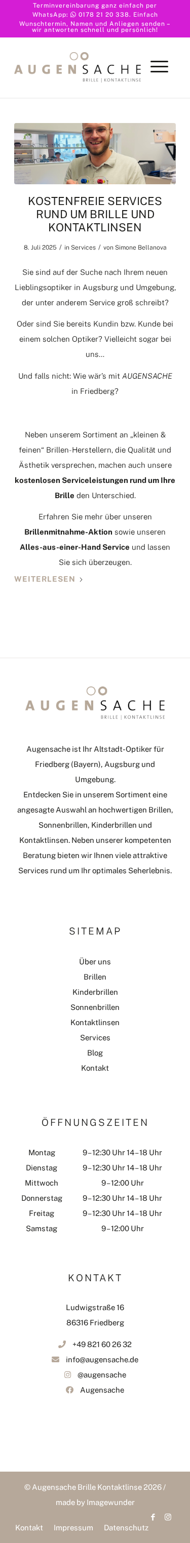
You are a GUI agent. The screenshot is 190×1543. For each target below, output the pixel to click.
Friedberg (97, 391)
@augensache (102, 1374)
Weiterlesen (44, 579)
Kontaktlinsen (95, 1022)
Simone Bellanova (141, 247)
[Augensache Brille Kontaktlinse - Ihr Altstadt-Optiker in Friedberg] (77, 60)
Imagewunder (111, 1502)
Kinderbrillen (95, 992)
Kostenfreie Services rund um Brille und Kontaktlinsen (95, 214)
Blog (95, 1052)
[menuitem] (159, 77)
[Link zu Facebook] (153, 1517)
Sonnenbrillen (95, 1007)
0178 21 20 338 (104, 14)
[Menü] (159, 77)
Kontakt (95, 1068)
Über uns (95, 961)
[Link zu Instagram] (168, 1517)
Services (83, 247)
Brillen (95, 976)
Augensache (102, 1390)
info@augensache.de (102, 1359)
